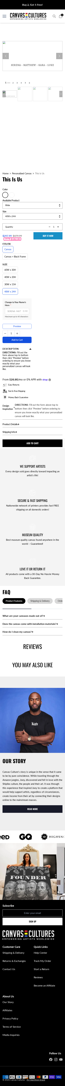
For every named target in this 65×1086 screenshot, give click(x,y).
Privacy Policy (10, 1018)
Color (7, 244)
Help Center (40, 952)
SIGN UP (32, 921)
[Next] (59, 56)
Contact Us (9, 969)
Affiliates (7, 1010)
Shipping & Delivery (13, 952)
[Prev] (6, 56)
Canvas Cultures (17, 1080)
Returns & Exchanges (14, 960)
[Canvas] (5, 195)
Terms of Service (12, 1026)
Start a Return (41, 969)
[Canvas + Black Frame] (12, 195)
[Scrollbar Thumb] (17, 608)
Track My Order (42, 960)
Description (11, 349)
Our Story (8, 1002)
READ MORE (32, 809)
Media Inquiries (11, 1034)
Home (6, 173)
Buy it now (48, 235)
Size (5, 264)
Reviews (38, 977)
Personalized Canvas (22, 173)
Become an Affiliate (44, 985)
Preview (17, 326)
